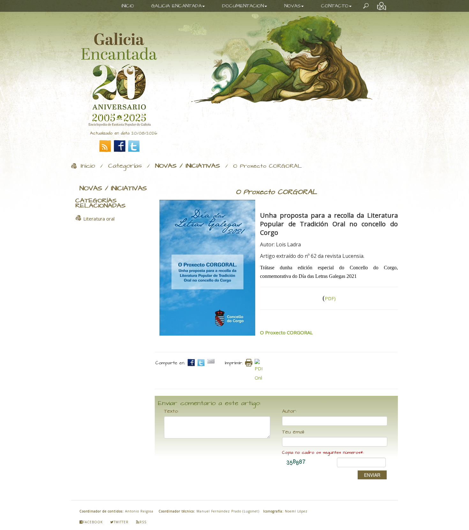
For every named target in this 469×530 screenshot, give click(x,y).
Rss (142, 522)
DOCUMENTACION (243, 6)
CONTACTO (334, 6)
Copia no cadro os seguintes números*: (322, 453)
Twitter (121, 522)
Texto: (171, 411)
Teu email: (293, 432)
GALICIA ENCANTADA (176, 6)
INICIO (128, 6)
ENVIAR (372, 475)
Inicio (88, 166)
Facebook (93, 522)
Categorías (125, 166)
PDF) (330, 298)
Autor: (289, 411)
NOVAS (292, 6)
